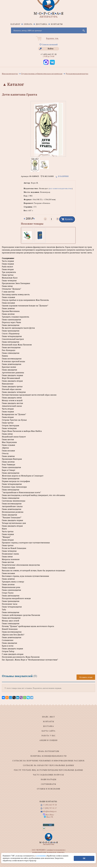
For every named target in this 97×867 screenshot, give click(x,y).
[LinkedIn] (17, 697)
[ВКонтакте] (3, 697)
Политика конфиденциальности (48, 756)
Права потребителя (48, 751)
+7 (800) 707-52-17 (50, 808)
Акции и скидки (48, 740)
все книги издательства (60, 188)
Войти (50, 48)
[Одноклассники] (6, 697)
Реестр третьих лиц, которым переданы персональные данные (48, 770)
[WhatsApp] (24, 697)
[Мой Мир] (10, 697)
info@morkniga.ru (49, 811)
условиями (41, 855)
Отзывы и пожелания (48, 789)
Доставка (41, 24)
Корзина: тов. (52, 38)
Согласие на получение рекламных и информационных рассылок (48, 761)
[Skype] (28, 697)
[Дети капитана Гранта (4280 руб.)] (39, 235)
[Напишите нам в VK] (52, 62)
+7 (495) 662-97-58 (48, 54)
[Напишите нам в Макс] (45, 62)
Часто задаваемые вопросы (48, 775)
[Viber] (21, 697)
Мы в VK (49, 817)
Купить (69, 219)
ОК (84, 858)
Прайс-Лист (48, 717)
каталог (15, 24)
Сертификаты (48, 784)
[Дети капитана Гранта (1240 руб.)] (27, 235)
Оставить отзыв (85, 677)
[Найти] (83, 30)
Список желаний (49, 44)
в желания (48, 176)
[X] (14, 697)
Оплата (28, 24)
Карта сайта (48, 731)
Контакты (57, 24)
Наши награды (48, 779)
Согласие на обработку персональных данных (48, 765)
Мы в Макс (49, 815)
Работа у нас (49, 735)
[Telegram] (31, 697)
